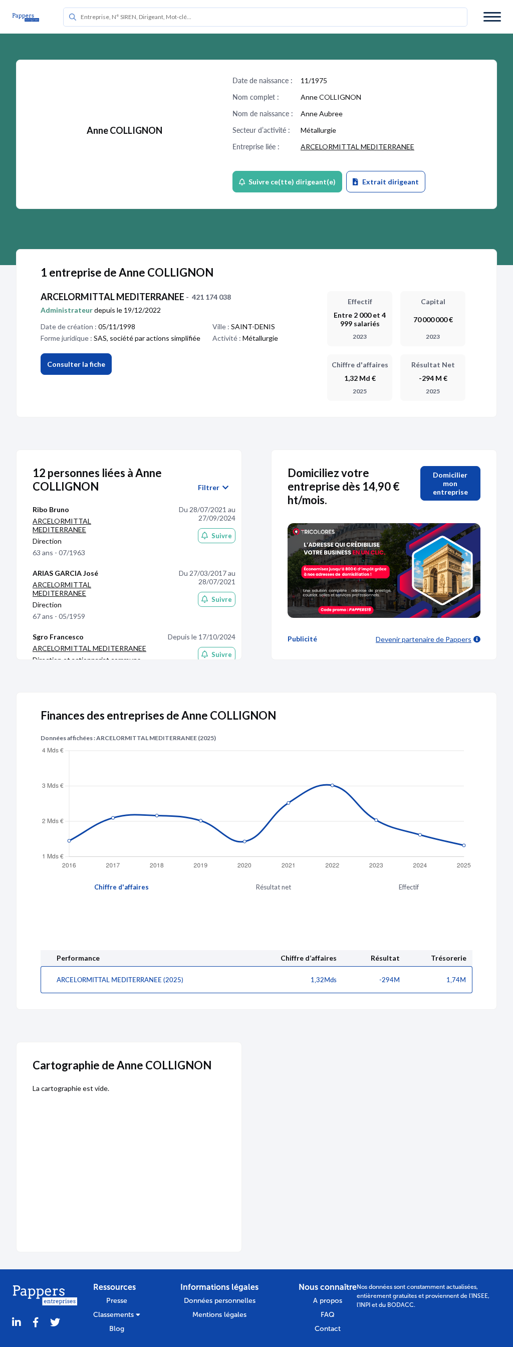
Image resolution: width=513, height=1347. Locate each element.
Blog (116, 1328)
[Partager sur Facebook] (35, 1322)
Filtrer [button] (210, 487)
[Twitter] (55, 1322)
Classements (114, 1314)
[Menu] (492, 17)
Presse (116, 1300)
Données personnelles (219, 1300)
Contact (328, 1328)
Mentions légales (219, 1314)
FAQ (328, 1314)
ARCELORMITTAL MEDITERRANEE (357, 146)
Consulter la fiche (76, 364)
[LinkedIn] (16, 1322)
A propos (327, 1300)
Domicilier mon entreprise (450, 483)
